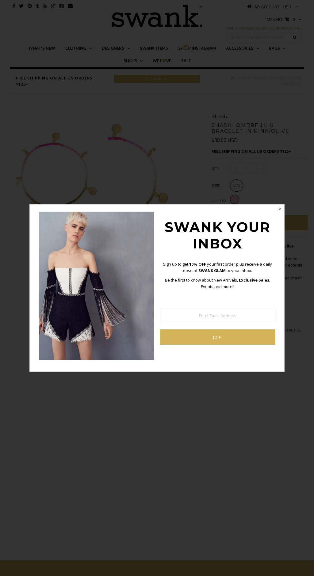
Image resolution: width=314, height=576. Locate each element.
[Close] (279, 209)
